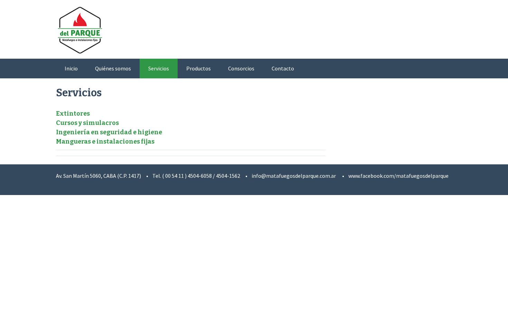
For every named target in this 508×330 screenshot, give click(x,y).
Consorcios (241, 68)
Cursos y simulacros (87, 123)
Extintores (73, 113)
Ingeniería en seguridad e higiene (109, 132)
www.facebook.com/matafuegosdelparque (398, 175)
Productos (198, 68)
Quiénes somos (113, 68)
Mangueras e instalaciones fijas (105, 141)
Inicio (71, 68)
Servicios (158, 68)
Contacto (283, 68)
